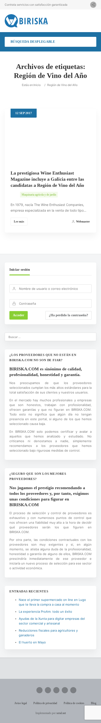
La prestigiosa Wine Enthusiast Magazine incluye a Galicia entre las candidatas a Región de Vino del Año (47, 179)
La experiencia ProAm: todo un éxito (45, 611)
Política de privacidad (45, 703)
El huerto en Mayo (32, 642)
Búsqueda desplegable (33, 41)
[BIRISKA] (26, 20)
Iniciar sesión (19, 269)
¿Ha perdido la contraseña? (68, 315)
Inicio (37, 85)
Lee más (19, 221)
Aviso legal (20, 703)
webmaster (83, 221)
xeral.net (61, 713)
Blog (93, 703)
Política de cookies (74, 703)
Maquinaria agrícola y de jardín (39, 194)
